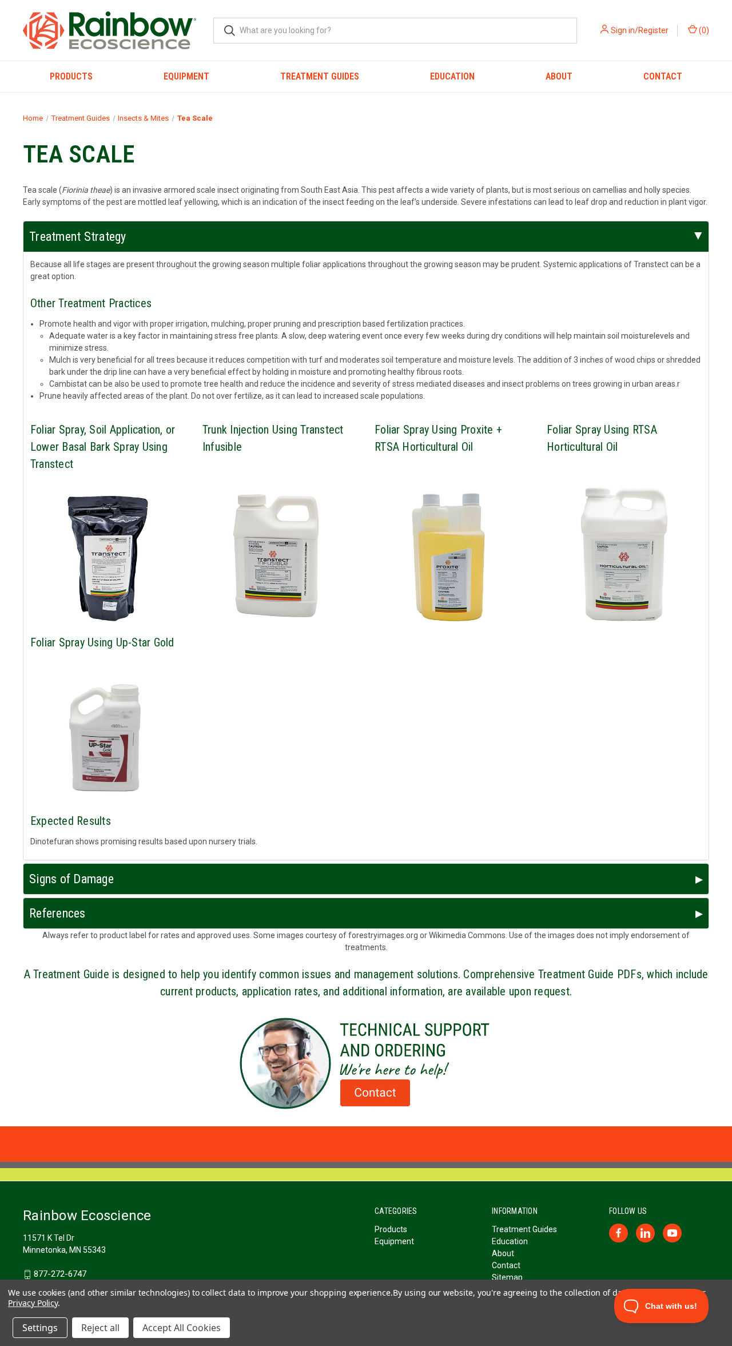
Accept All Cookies (181, 1327)
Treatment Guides (319, 76)
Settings (40, 1327)
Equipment (186, 76)
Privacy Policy (33, 1302)
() (703, 30)
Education (452, 76)
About (559, 76)
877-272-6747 (60, 1274)
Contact (662, 76)
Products (71, 76)
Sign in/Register (640, 30)
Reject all (100, 1327)
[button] (366, 1063)
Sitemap (507, 1277)
